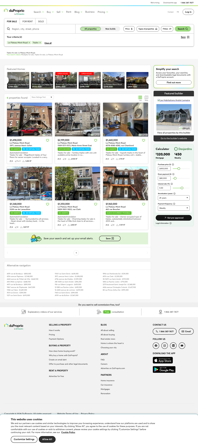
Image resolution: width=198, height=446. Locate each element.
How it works (54, 330)
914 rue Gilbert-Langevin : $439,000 (68, 284)
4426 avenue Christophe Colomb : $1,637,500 (119, 287)
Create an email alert (58, 359)
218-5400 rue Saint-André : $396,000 (68, 282)
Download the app (170, 3)
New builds (110, 29)
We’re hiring (155, 3)
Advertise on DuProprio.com (113, 368)
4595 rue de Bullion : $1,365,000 (66, 295)
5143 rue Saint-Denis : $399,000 (66, 293)
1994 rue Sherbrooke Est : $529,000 (115, 274)
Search (181, 28)
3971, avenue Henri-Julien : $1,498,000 (69, 276)
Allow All (47, 439)
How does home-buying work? (62, 351)
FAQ (103, 359)
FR (178, 12)
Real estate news (108, 339)
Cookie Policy (68, 432)
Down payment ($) (164, 174)
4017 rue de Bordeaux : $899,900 (19, 284)
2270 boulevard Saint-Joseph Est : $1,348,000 (119, 284)
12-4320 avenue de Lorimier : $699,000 (69, 290)
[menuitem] (74, 332)
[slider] (179, 168)
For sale (12, 21)
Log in (188, 12)
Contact (170, 12)
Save (108, 238)
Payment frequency (165, 204)
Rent (68, 11)
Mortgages (105, 389)
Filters (165, 29)
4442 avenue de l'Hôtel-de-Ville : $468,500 (22, 279)
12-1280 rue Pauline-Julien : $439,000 (68, 287)
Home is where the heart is (112, 343)
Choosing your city (109, 347)
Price (127, 29)
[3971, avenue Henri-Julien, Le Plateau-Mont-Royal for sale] (29, 119)
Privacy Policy (87, 413)
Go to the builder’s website (174, 138)
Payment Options (56, 339)
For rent (27, 21)
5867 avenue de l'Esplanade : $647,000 (21, 287)
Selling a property (60, 324)
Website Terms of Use (67, 413)
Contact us (159, 324)
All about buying (108, 334)
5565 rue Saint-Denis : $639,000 (66, 274)
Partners (106, 375)
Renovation (105, 393)
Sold (41, 21)
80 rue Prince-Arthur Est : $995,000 (115, 290)
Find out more (174, 82)
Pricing (52, 334)
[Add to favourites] (47, 140)
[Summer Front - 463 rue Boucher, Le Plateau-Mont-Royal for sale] (125, 183)
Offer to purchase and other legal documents (68, 364)
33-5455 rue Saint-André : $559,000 (116, 279)
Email (188, 331)
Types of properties (146, 29)
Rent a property (58, 370)
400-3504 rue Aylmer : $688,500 (19, 282)
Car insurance (106, 385)
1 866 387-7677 (187, 2)
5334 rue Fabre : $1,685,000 (17, 290)
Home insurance (107, 380)
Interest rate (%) (164, 184)
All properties (91, 29)
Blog (104, 324)
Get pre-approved (175, 218)
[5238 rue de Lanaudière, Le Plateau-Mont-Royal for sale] (29, 183)
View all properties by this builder (173, 132)
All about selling (107, 330)
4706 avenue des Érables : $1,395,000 (68, 279)
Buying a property (60, 345)
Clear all (48, 43)
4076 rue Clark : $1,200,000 (112, 276)
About (104, 354)
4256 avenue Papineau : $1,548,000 (20, 276)
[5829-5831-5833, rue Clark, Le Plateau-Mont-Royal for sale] (77, 183)
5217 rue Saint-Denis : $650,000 (18, 295)
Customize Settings (24, 439)
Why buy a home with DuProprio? (63, 355)
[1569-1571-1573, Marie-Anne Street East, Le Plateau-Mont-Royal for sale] (77, 119)
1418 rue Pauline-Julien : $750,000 (115, 282)
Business (90, 11)
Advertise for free (56, 376)
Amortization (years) (165, 193)
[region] (99, 430)
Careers (104, 364)
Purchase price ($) (164, 164)
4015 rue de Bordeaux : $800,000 (19, 274)
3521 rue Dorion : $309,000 (16, 293)
